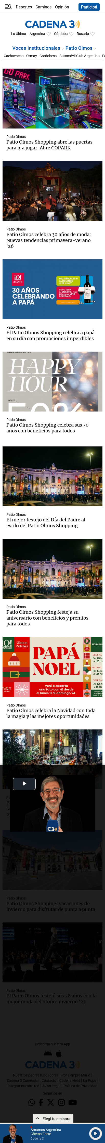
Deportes (24, 7)
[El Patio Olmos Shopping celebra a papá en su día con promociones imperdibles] (52, 289)
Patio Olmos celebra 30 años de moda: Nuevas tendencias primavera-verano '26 (48, 240)
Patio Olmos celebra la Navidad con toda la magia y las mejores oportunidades (51, 713)
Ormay (31, 56)
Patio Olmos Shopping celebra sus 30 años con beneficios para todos (47, 428)
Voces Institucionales (37, 48)
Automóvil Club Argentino (79, 56)
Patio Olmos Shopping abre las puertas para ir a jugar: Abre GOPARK (49, 145)
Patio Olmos (79, 48)
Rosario (83, 34)
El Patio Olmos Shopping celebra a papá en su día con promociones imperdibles (50, 335)
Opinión (62, 7)
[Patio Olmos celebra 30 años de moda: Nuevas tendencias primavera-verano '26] (52, 191)
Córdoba (61, 34)
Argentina (37, 34)
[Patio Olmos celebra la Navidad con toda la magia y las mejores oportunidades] (52, 667)
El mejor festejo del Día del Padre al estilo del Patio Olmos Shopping (45, 523)
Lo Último (18, 34)
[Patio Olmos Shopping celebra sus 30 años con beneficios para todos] (52, 382)
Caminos (43, 7)
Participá (89, 7)
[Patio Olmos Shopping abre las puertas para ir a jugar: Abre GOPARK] (52, 99)
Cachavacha (14, 56)
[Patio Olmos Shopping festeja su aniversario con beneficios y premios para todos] (52, 569)
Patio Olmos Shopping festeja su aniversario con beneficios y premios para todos (47, 618)
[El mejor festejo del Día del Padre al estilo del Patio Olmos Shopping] (52, 476)
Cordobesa (48, 56)
